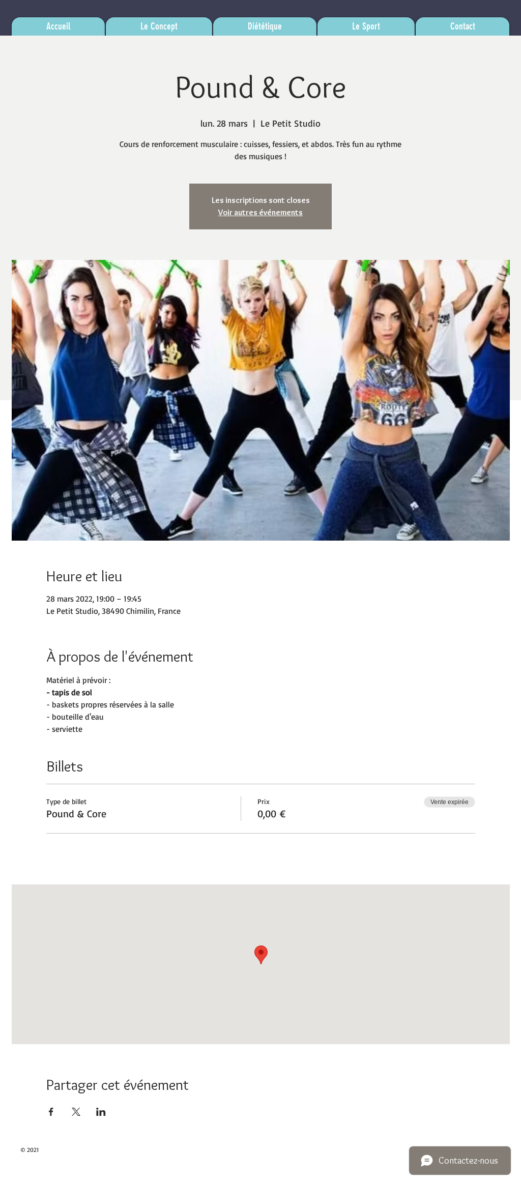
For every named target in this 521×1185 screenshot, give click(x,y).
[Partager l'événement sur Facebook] (51, 1112)
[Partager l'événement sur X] (76, 1112)
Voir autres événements (260, 212)
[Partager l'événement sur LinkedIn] (101, 1112)
